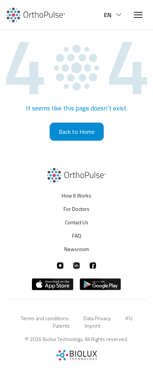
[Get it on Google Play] (100, 284)
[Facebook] (93, 265)
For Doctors (76, 209)
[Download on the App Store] (52, 284)
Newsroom (76, 249)
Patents (61, 326)
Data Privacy (97, 318)
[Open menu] (138, 15)
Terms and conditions (45, 318)
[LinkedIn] (76, 265)
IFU (129, 318)
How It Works (76, 195)
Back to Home (77, 131)
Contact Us (76, 222)
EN (107, 14)
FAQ (76, 236)
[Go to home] (35, 15)
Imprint (92, 326)
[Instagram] (60, 265)
